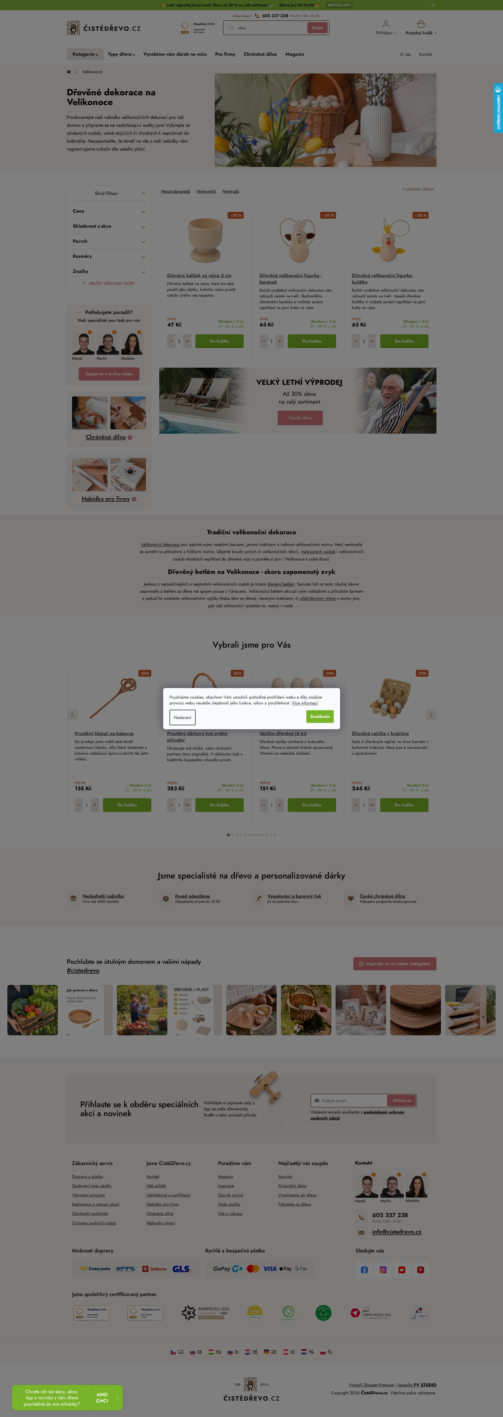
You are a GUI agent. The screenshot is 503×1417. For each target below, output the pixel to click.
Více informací (305, 703)
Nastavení (182, 717)
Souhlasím (320, 716)
